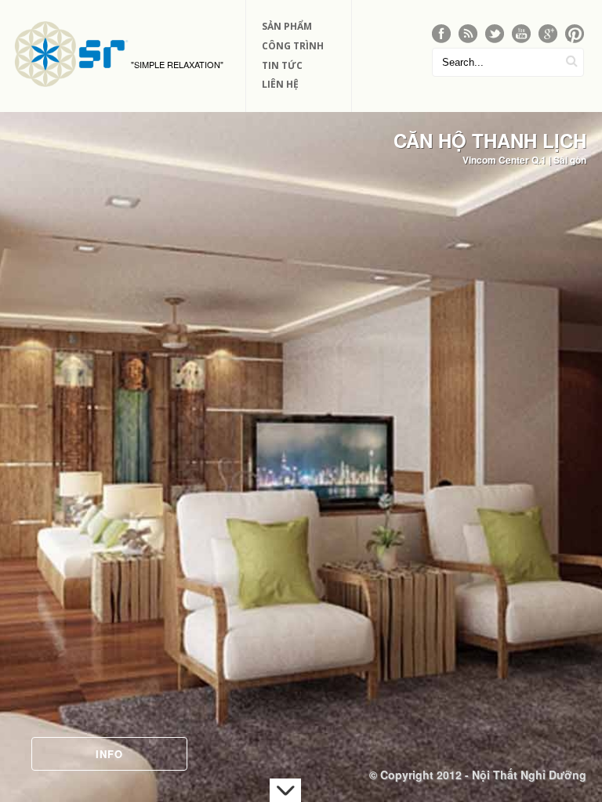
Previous (27, 429)
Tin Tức (282, 65)
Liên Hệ (280, 84)
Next (575, 429)
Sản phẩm (287, 26)
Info (109, 753)
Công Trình (293, 45)
